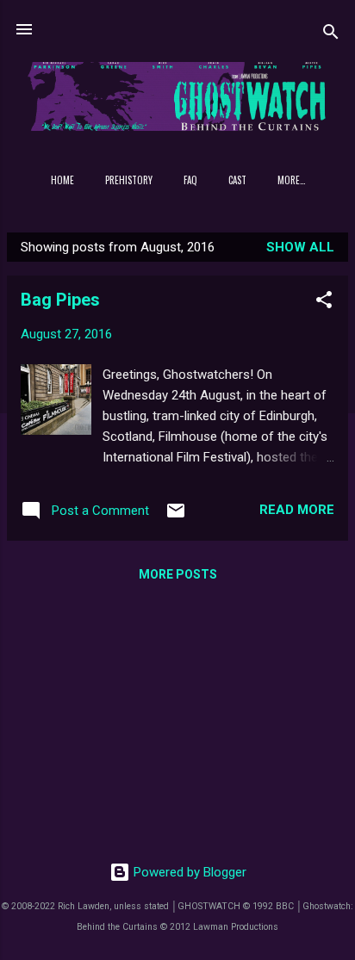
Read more (296, 509)
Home (62, 180)
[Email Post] (175, 516)
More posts (178, 574)
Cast (237, 180)
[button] (324, 302)
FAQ (190, 180)
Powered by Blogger (188, 872)
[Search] (331, 35)
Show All (300, 247)
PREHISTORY (129, 180)
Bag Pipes (60, 299)
